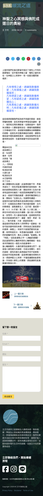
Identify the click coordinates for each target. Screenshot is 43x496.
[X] (13, 59)
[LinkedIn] (18, 59)
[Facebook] (7, 59)
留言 (5, 364)
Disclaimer (18, 490)
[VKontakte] (39, 59)
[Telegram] (33, 59)
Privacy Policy (7, 490)
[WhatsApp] (23, 59)
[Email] (39, 64)
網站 (4, 354)
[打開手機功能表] (39, 6)
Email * (5, 344)
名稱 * (5, 333)
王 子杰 (5, 30)
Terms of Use (28, 490)
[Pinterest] (28, 59)
